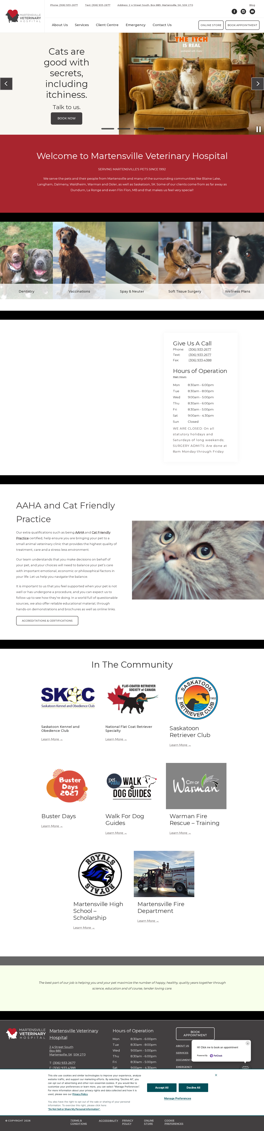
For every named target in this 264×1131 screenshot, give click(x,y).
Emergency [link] (135, 25)
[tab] (180, 377)
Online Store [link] (211, 25)
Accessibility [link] (108, 1120)
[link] (23, 16)
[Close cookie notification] (216, 1075)
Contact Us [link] (162, 25)
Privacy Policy (80, 1094)
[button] (245, 1069)
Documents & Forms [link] (190, 1059)
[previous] (6, 83)
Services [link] (82, 25)
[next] (257, 83)
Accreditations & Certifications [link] (47, 620)
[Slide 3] (140, 128)
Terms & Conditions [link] (78, 1122)
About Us (60, 25)
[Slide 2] (123, 128)
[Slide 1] (108, 129)
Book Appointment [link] (242, 25)
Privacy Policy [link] (127, 1122)
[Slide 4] (156, 128)
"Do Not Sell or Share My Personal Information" (73, 1109)
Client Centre (107, 25)
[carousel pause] (258, 129)
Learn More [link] (50, 739)
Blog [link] (252, 5)
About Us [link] (182, 1045)
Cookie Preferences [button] (174, 1122)
